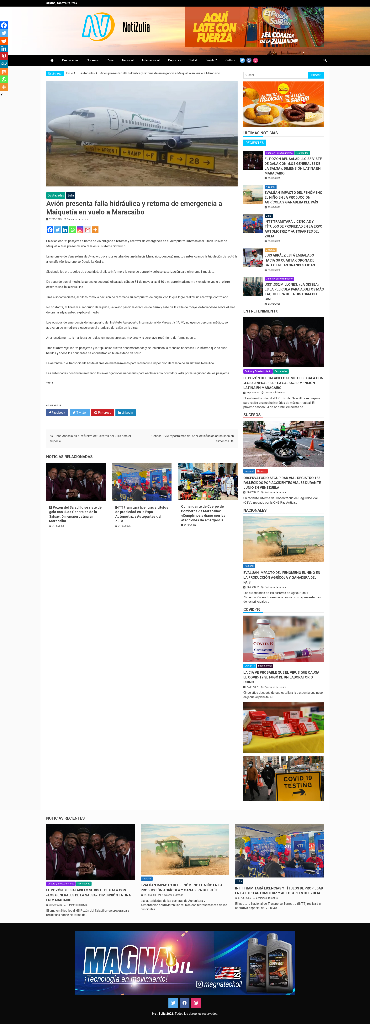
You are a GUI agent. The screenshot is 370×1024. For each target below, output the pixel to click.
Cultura (230, 60)
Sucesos (93, 60)
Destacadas (70, 60)
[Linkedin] (65, 229)
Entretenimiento (260, 311)
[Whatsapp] (72, 229)
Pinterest (104, 412)
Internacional (151, 60)
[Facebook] (50, 229)
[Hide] (1, 94)
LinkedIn (127, 412)
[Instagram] (80, 229)
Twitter (81, 412)
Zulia (110, 60)
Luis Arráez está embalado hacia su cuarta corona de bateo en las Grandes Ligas (290, 260)
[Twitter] (57, 229)
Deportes (174, 60)
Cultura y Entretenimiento (279, 153)
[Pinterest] (4, 56)
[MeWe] (4, 64)
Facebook (58, 412)
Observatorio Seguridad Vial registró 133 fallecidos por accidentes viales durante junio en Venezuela (282, 483)
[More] (95, 229)
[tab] (254, 143)
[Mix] (4, 71)
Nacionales (255, 510)
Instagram (196, 1003)
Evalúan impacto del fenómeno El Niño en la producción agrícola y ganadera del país (293, 197)
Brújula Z (211, 60)
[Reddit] (4, 41)
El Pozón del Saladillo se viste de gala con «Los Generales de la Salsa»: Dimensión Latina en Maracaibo (283, 383)
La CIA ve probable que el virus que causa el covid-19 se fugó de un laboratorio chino (281, 677)
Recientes (255, 143)
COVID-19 (251, 609)
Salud (193, 60)
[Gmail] (87, 229)
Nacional (128, 60)
